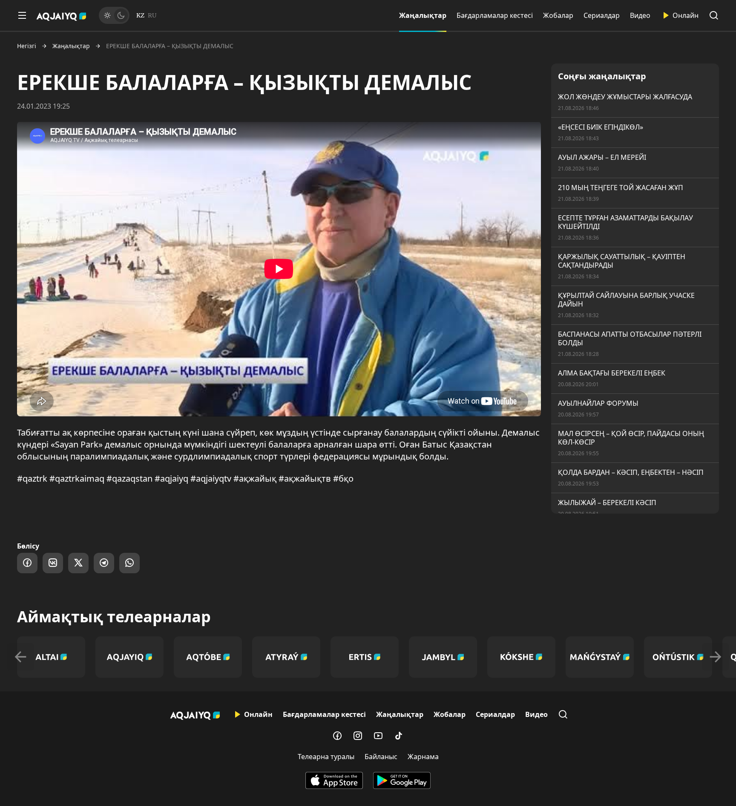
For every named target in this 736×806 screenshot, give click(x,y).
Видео (640, 15)
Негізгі (26, 46)
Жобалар (558, 15)
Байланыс (381, 756)
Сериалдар (602, 15)
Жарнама (423, 756)
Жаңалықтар (422, 15)
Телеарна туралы (326, 756)
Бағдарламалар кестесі (495, 15)
